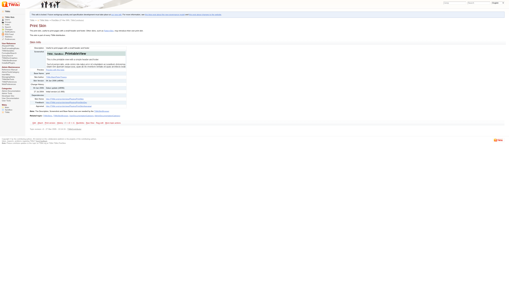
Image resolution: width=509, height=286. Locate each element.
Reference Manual (9, 70)
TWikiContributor (77, 20)
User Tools (6, 101)
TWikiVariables (8, 51)
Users (7, 20)
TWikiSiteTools (8, 79)
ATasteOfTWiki (8, 46)
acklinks (80, 123)
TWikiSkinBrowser (101, 111)
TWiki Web (44, 20)
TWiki (32, 20)
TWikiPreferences (9, 82)
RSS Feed (9, 34)
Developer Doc (8, 96)
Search (7, 27)
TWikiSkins (47, 116)
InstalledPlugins (8, 63)
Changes (8, 29)
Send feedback (41, 141)
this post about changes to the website (205, 15)
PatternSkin (109, 31)
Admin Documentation (11, 91)
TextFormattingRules (10, 48)
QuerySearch (7, 56)
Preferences (9, 39)
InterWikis (6, 75)
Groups (7, 22)
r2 (69, 123)
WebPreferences (9, 84)
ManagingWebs (8, 77)
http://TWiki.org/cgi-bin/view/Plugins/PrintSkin (65, 99)
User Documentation (10, 98)
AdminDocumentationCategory (107, 116)
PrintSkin (55, 20)
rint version (50, 123)
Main (6, 107)
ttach (40, 123)
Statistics (8, 37)
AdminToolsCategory (10, 72)
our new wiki (116, 15)
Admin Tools (7, 93)
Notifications (9, 32)
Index (7, 25)
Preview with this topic (55, 70)
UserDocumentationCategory (81, 116)
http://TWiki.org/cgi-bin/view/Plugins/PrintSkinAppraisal (68, 106)
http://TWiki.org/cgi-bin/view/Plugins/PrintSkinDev (66, 103)
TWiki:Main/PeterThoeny (56, 77)
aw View (90, 123)
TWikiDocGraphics (9, 58)
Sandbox (8, 110)
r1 (73, 123)
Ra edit (99, 123)
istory (60, 123)
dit (34, 123)
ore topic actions (113, 123)
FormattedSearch (9, 53)
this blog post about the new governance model (165, 15)
